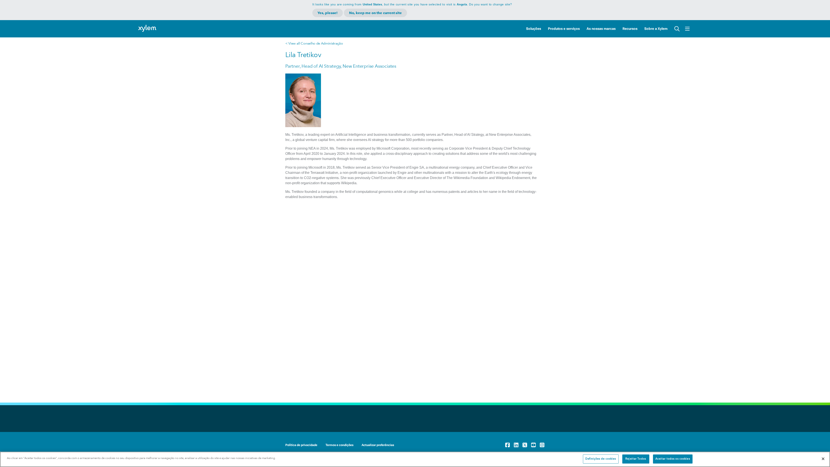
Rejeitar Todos (635, 458)
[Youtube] (533, 445)
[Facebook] (507, 445)
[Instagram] (542, 445)
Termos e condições (339, 445)
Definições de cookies (600, 458)
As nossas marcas (601, 29)
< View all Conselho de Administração (314, 43)
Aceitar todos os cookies (672, 458)
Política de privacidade (301, 445)
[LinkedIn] (516, 445)
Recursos (629, 29)
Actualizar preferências (378, 445)
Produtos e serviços (564, 29)
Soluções (533, 29)
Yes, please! (328, 13)
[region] (415, 459)
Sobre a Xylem (655, 29)
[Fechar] (823, 459)
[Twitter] (524, 445)
